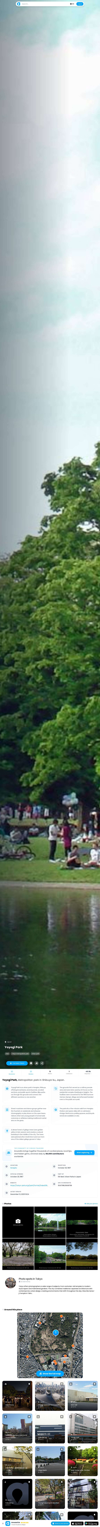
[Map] (36, 1063)
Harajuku (13, 1168)
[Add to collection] (31, 1063)
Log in (80, 4)
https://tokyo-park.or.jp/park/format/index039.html (30, 1185)
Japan (9, 1042)
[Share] (42, 1063)
